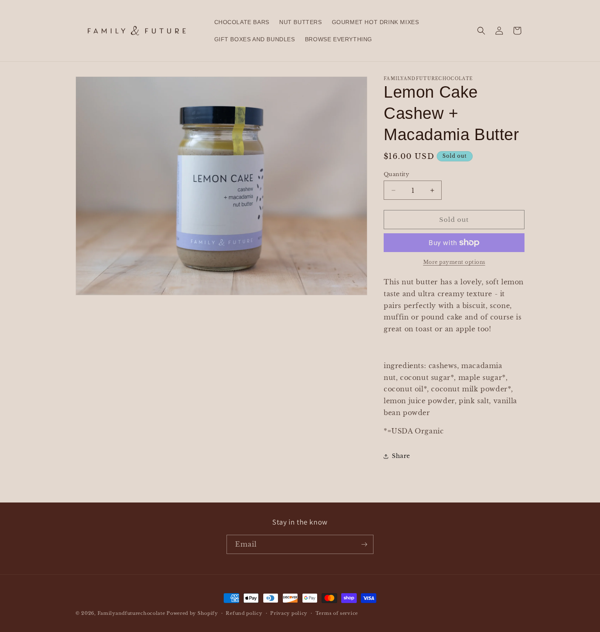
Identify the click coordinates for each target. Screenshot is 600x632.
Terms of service (337, 613)
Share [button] (401, 456)
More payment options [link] (454, 262)
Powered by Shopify (192, 613)
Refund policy (244, 613)
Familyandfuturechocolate (131, 613)
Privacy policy (288, 613)
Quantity (396, 174)
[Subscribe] (364, 544)
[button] (481, 31)
